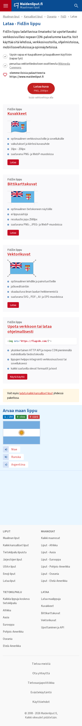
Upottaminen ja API (52, 627)
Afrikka (7, 610)
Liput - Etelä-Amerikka (54, 581)
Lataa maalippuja (51, 599)
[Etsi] (76, 5)
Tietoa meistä (41, 664)
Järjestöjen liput (12, 559)
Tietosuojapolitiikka (41, 683)
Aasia (6, 617)
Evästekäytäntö (41, 692)
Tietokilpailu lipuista (15, 552)
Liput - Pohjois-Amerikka (55, 566)
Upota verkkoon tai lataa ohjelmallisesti (29, 327)
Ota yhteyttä (41, 673)
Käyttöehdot (41, 702)
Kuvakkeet (17, 112)
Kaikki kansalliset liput (16, 545)
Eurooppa (8, 625)
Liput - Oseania (50, 574)
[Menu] (5, 5)
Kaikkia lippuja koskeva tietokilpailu (16, 601)
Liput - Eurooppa (51, 559)
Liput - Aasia (48, 552)
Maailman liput (30, 7)
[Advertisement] (41, 497)
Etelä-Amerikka (12, 646)
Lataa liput (9, 581)
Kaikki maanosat (50, 538)
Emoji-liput (9, 574)
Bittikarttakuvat (22, 182)
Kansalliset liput (33, 16)
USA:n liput (9, 566)
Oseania (51, 16)
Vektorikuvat (19, 253)
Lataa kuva (41, 88)
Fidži (63, 16)
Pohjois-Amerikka (13, 632)
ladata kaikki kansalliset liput (36, 393)
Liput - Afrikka (49, 545)
